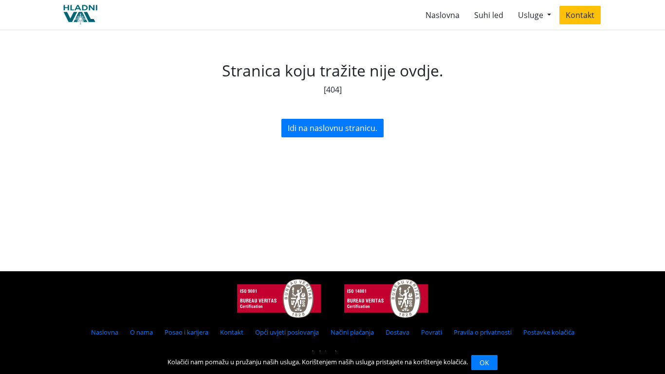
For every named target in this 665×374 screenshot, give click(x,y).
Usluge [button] (531, 15)
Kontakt (580, 15)
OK (484, 362)
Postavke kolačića (548, 332)
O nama (141, 332)
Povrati (431, 332)
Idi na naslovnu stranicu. (332, 128)
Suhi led (488, 15)
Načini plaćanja (352, 332)
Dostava (397, 332)
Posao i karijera (186, 332)
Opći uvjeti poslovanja (287, 332)
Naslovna (442, 15)
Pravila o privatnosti (483, 332)
